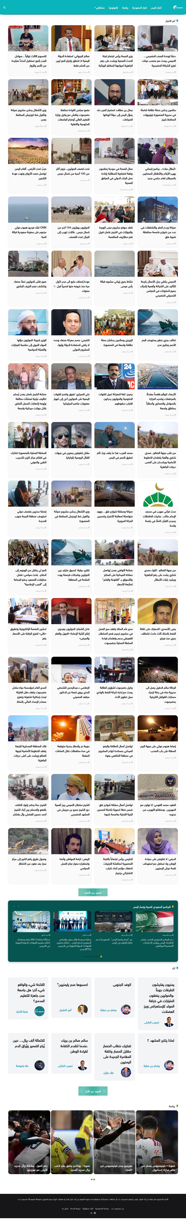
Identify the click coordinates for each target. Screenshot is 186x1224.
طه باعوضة (22, 1065)
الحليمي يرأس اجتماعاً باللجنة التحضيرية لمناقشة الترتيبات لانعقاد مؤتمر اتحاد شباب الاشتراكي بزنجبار (118, 865)
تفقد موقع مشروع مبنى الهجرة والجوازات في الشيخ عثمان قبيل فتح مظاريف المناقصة (116, 232)
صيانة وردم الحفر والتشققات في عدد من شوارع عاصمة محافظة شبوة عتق (158, 232)
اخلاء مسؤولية (88, 1208)
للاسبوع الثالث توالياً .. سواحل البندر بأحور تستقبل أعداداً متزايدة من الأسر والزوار (29, 60)
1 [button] (101, 956)
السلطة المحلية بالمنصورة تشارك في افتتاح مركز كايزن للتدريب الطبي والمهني (28, 457)
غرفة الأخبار (22, 1011)
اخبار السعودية (139, 7)
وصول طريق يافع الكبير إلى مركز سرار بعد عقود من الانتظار (29, 860)
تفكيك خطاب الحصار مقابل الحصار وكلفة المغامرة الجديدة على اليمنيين (117, 1053)
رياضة (125, 7)
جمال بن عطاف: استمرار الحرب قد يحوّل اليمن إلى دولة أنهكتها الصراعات (115, 114)
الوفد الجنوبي (122, 984)
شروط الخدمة (75, 1208)
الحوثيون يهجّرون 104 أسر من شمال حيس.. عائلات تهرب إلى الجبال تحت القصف (73, 232)
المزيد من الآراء (93, 1091)
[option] (155, 929)
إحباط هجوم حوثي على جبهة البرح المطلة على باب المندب (158, 748)
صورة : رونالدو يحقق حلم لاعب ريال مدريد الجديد (72, 1167)
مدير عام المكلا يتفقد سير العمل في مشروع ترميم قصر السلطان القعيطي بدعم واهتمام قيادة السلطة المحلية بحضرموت (116, 635)
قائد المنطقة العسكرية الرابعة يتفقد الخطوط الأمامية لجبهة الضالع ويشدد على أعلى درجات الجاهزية (30, 752)
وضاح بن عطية (108, 1010)
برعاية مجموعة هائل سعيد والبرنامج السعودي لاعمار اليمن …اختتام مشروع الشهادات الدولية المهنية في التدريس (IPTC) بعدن (74, 944)
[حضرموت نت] (178, 7)
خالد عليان (108, 1072)
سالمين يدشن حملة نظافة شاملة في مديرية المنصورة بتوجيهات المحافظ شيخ (158, 114)
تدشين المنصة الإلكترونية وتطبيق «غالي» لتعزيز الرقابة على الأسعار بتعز (28, 633)
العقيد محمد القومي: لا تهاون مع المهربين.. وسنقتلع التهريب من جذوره (158, 809)
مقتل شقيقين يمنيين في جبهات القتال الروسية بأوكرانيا (72, 454)
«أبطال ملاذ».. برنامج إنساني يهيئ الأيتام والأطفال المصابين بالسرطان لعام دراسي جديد (159, 173)
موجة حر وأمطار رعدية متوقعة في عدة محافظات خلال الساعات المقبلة (72, 750)
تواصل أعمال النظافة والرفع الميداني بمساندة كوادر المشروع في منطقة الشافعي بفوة (116, 750)
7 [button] (87, 956)
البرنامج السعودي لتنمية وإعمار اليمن (152, 906)
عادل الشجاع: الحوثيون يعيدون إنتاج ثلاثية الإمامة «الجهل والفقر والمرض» (72, 633)
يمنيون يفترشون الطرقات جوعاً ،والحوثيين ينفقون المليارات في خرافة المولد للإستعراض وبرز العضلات (159, 997)
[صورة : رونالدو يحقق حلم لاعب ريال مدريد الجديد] (72, 1142)
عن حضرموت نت (117, 1208)
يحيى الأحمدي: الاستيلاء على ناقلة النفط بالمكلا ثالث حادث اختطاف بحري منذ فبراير (158, 633)
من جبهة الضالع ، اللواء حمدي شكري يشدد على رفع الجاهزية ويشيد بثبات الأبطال (160, 574)
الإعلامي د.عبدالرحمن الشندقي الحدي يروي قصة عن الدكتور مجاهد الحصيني (73, 692)
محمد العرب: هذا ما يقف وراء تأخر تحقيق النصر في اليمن (115, 454)
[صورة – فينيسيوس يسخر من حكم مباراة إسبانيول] (157, 1142)
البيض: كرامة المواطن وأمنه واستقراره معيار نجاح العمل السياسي (75, 863)
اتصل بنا (65, 1208)
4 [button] (94, 956)
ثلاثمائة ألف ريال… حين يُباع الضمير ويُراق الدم (29, 1042)
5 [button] (91, 956)
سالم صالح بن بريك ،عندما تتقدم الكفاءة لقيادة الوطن (74, 1045)
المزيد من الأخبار (93, 892)
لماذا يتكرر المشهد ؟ (160, 1040)
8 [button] (84, 956)
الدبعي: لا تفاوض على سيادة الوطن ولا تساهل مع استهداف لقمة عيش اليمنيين (159, 863)
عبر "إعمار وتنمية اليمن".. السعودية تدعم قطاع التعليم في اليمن (114, 940)
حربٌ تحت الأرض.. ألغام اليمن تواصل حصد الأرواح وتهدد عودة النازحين (29, 173)
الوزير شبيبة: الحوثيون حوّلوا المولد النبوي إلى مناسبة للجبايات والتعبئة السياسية (28, 344)
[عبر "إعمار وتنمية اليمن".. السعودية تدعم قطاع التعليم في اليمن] (113, 921)
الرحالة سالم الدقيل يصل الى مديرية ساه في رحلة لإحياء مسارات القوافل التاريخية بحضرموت (161, 694)
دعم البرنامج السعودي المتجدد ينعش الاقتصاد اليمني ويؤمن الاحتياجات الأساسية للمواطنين (157, 942)
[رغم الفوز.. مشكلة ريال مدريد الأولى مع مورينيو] (29, 1142)
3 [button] (96, 956)
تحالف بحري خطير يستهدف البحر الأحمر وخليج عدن (159, 342)
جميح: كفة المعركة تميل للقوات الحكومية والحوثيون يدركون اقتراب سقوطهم (116, 398)
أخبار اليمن (156, 7)
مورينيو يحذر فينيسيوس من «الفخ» (116, 1167)
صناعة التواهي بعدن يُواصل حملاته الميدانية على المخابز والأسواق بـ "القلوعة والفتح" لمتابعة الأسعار (117, 576)
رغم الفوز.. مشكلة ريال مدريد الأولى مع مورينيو (30, 1167)
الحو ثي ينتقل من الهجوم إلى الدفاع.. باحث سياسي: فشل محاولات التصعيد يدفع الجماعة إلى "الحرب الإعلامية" (30, 576)
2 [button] (98, 956)
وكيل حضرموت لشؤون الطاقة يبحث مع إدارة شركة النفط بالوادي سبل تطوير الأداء (114, 692)
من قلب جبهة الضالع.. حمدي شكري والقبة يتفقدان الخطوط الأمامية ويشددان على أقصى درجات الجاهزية (160, 459)
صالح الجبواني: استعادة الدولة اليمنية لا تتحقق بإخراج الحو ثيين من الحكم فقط (73, 60)
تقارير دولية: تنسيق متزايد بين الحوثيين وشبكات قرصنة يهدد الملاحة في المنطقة (74, 574)
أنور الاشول (65, 1010)
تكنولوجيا (113, 7)
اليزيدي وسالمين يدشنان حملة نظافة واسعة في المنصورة (117, 342)
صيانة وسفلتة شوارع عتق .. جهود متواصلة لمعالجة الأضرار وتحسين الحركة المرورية (115, 516)
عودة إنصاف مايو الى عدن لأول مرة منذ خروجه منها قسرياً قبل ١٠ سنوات (72, 286)
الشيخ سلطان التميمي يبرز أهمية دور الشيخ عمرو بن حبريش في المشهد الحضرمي (72, 809)
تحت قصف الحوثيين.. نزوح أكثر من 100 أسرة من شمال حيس (73, 170)
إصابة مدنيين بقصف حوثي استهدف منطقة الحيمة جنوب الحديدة (30, 516)
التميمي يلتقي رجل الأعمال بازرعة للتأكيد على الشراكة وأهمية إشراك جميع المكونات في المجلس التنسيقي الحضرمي (158, 288)
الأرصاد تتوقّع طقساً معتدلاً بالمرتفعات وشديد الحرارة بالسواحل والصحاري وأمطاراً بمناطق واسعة (161, 400)
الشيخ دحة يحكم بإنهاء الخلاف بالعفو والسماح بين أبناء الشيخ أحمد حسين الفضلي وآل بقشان (29, 809)
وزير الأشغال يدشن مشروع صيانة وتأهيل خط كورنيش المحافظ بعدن (28, 114)
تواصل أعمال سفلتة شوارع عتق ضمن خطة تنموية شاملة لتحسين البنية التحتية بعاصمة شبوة (115, 809)
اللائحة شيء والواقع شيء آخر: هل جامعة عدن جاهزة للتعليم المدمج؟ (31, 992)
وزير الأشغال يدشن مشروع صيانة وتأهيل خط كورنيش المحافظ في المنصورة (72, 516)
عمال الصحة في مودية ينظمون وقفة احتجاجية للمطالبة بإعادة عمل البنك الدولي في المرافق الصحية (116, 175)
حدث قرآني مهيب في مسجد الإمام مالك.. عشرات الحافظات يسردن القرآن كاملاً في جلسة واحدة (159, 518)
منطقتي (100, 7)
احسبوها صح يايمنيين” (72, 984)
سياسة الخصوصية (102, 1208)
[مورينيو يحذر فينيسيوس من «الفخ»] (114, 1142)
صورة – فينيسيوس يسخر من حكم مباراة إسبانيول (158, 1167)
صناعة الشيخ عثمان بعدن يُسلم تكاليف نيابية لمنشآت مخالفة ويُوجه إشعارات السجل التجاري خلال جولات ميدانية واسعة (29, 400)
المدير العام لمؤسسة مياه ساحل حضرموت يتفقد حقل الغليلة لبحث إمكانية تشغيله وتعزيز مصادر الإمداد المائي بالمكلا (29, 694)
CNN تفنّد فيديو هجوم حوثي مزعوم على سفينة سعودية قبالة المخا (29, 232)
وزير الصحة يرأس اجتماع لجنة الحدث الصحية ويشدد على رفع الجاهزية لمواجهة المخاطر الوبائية (116, 60)
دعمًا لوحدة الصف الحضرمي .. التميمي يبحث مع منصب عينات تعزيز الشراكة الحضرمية (159, 60)
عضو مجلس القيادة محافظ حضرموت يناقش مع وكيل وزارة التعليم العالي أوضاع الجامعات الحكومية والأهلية (72, 116)
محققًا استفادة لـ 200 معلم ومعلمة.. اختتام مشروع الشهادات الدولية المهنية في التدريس (33, 942)
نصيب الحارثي (151, 1022)
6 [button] (89, 956)
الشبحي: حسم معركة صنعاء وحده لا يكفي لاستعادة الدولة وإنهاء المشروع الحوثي (72, 344)
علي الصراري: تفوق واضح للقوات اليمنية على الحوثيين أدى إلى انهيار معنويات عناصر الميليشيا (72, 398)
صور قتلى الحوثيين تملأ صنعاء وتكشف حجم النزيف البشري (30, 283)
